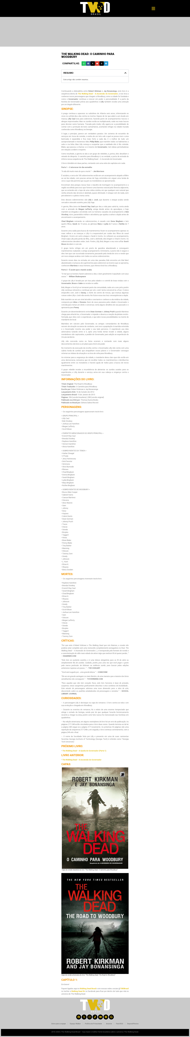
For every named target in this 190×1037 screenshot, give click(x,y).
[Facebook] (78, 1017)
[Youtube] (100, 1017)
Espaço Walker (75, 1024)
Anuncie (109, 1024)
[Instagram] (89, 1017)
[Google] (111, 1017)
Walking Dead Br (78, 991)
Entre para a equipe (58, 1024)
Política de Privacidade (93, 1024)
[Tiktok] (95, 1017)
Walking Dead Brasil (88, 988)
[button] (84, 63)
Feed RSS (119, 1024)
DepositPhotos (133, 1024)
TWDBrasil (124, 988)
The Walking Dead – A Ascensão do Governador (98, 94)
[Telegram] (105, 1017)
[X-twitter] (84, 1017)
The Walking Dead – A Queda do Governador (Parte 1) (84, 751)
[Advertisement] (95, 32)
